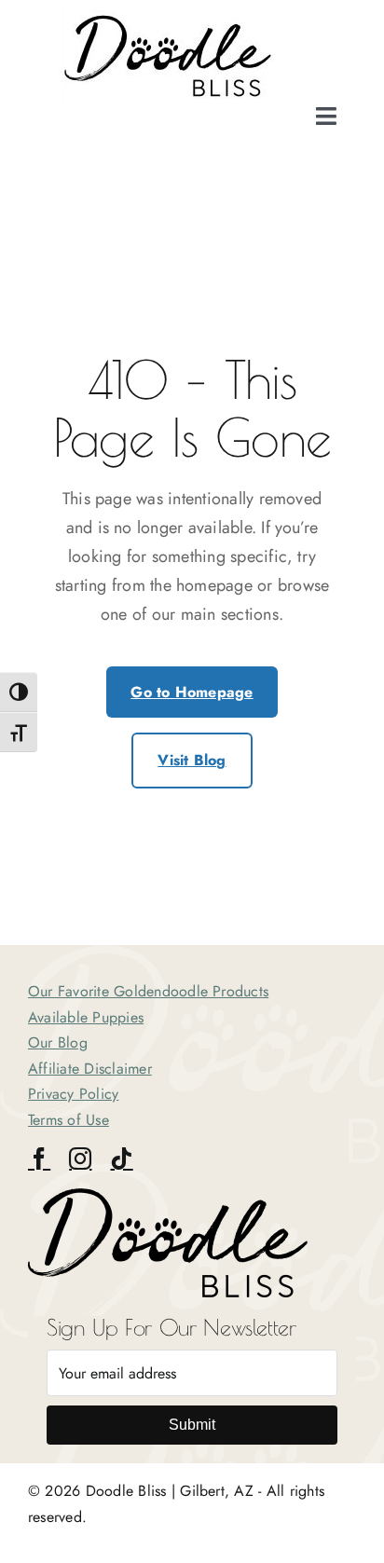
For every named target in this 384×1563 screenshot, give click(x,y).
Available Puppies (86, 1017)
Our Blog (58, 1042)
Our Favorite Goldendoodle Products (148, 991)
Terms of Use (68, 1120)
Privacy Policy (73, 1093)
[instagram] (80, 1158)
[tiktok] (121, 1158)
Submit (192, 1425)
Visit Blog (192, 760)
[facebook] (39, 1158)
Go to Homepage (191, 692)
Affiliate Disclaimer (90, 1068)
